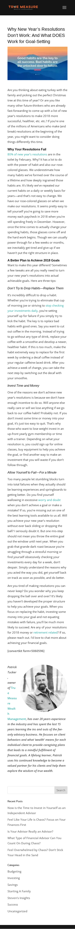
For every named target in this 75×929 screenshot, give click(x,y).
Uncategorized (17, 911)
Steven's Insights (19, 898)
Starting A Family (19, 891)
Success (13, 904)
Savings (13, 885)
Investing (14, 878)
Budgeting (14, 871)
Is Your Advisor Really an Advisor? (30, 831)
